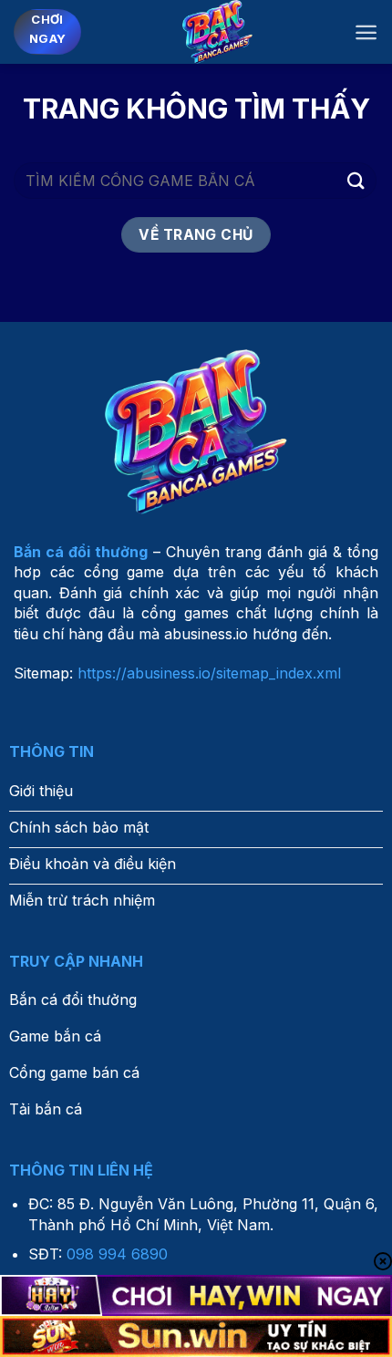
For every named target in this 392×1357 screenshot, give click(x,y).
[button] (366, 32)
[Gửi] (356, 180)
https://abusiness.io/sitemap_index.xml (209, 673)
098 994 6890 (117, 1254)
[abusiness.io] (217, 32)
